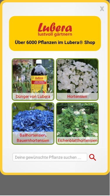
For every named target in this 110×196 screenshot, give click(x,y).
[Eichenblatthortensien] (77, 123)
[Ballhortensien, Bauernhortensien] (33, 123)
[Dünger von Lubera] (33, 79)
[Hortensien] (77, 79)
